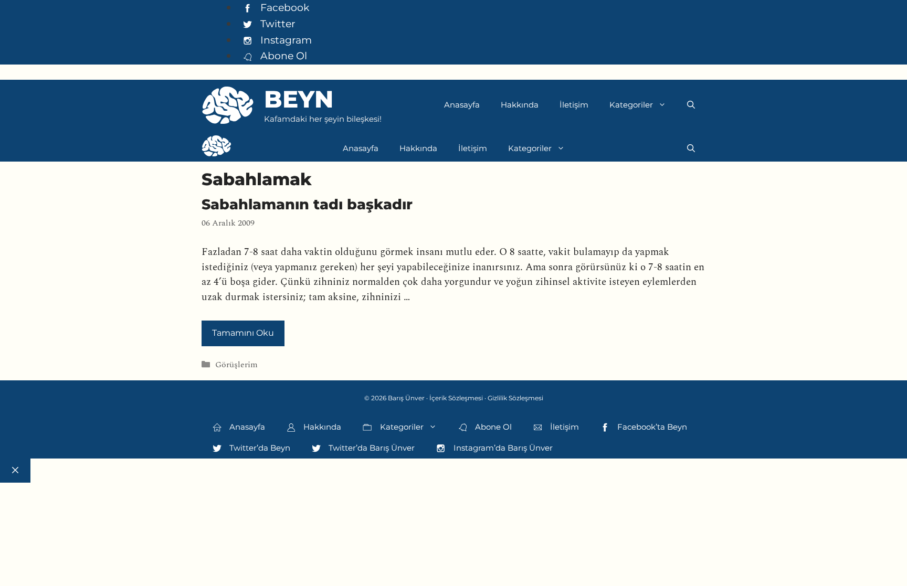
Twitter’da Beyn (258, 448)
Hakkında (520, 105)
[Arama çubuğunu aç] (691, 104)
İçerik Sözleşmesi (456, 398)
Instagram (285, 40)
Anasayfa (462, 105)
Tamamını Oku (243, 333)
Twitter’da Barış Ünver (370, 448)
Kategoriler (631, 105)
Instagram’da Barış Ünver (502, 448)
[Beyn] (216, 148)
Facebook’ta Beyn (651, 427)
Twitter (277, 23)
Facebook (283, 7)
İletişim (574, 105)
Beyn (298, 98)
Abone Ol (282, 55)
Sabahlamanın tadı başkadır (307, 204)
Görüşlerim (236, 364)
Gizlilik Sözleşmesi (515, 398)
